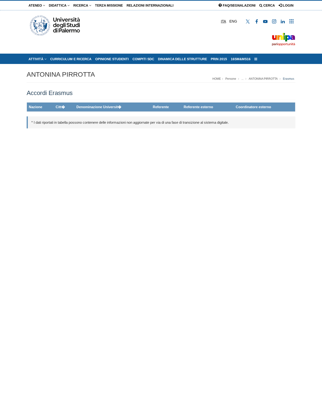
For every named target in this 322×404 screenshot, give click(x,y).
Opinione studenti (112, 59)
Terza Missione (109, 5)
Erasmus (288, 78)
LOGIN (287, 5)
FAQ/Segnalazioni (239, 5)
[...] (255, 59)
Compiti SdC (143, 59)
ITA (223, 21)
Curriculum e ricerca (70, 59)
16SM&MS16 (241, 59)
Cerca (268, 5)
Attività (36, 59)
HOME (216, 78)
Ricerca (81, 5)
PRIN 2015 (219, 59)
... (242, 78)
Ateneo (36, 5)
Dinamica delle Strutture (182, 59)
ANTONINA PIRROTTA (61, 74)
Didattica (58, 5)
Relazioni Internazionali (150, 5)
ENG (233, 21)
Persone (230, 78)
